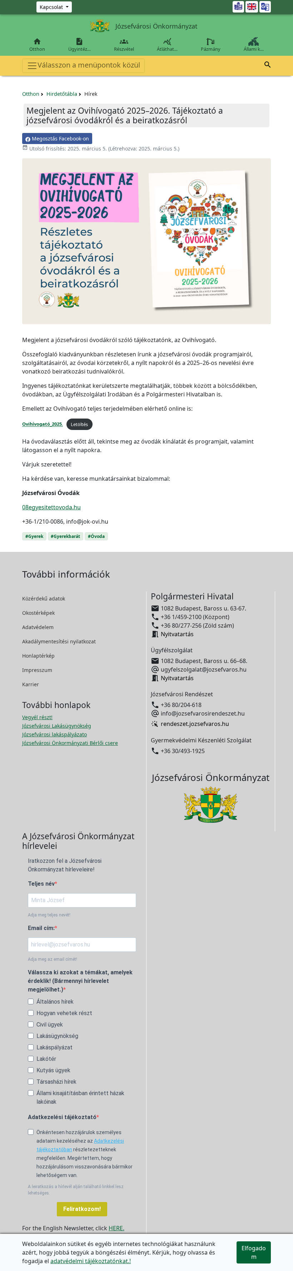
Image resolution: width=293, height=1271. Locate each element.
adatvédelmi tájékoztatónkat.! (90, 1261)
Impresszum (37, 670)
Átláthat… (167, 44)
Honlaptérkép (38, 655)
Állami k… (254, 49)
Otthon (37, 44)
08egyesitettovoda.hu (51, 507)
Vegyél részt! (37, 717)
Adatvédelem (38, 627)
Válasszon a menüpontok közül (89, 65)
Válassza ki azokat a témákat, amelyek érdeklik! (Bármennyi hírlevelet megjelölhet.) (80, 981)
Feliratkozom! (82, 1209)
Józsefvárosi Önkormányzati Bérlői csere (70, 743)
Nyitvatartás (177, 634)
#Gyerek (34, 536)
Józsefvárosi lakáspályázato (54, 734)
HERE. (116, 1228)
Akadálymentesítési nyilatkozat (59, 641)
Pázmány (210, 49)
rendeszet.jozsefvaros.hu (195, 724)
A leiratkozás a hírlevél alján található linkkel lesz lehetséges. (76, 1190)
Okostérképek (38, 612)
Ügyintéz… (79, 44)
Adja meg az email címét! (52, 959)
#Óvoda (96, 536)
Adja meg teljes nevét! (49, 915)
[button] (267, 65)
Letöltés (79, 424)
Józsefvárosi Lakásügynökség (56, 725)
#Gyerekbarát (65, 536)
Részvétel (124, 44)
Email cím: (41, 928)
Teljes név (41, 883)
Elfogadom (254, 1252)
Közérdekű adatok (43, 598)
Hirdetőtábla (61, 93)
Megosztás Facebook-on (59, 138)
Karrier (30, 684)
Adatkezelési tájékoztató (62, 1117)
